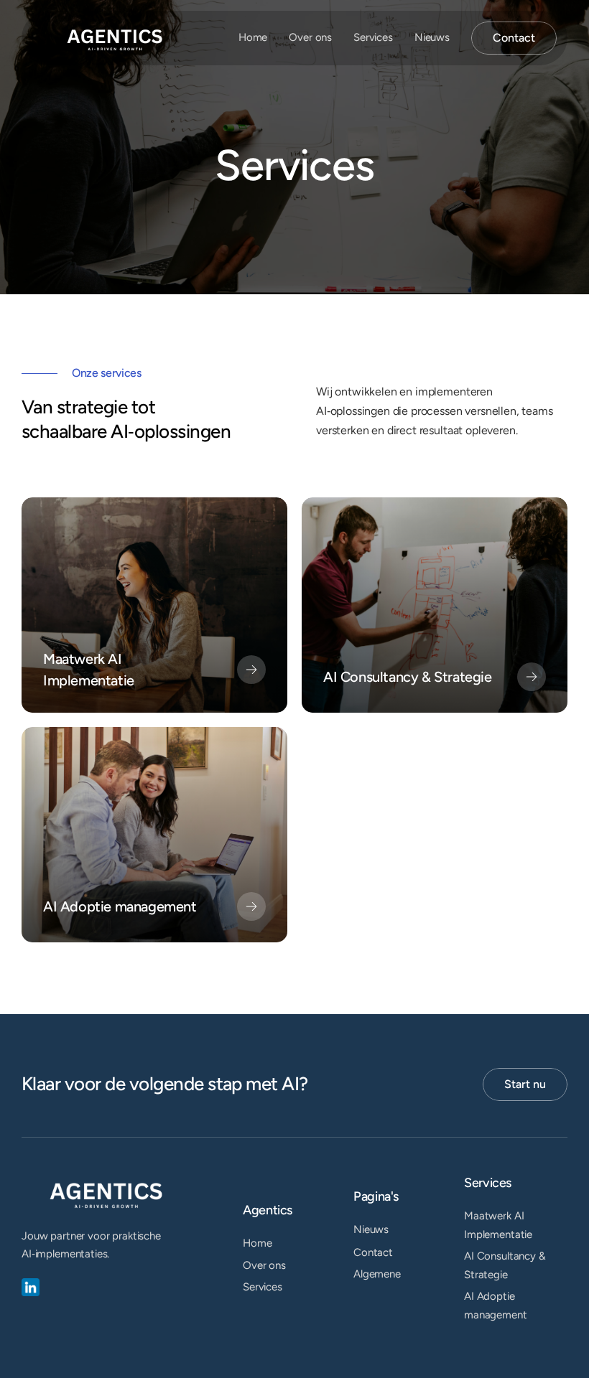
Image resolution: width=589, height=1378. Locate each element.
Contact (373, 1252)
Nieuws (432, 37)
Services (373, 37)
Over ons (310, 37)
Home (252, 37)
